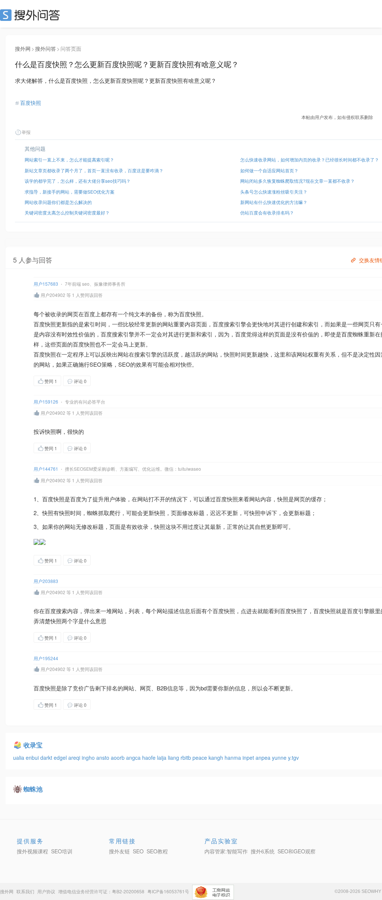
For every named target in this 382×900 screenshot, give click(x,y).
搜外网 (23, 48)
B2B (162, 688)
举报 (26, 132)
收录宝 (33, 744)
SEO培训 (61, 851)
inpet (249, 757)
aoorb (118, 757)
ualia (19, 757)
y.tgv (293, 757)
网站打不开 (151, 499)
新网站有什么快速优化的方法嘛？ (273, 202)
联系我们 (25, 891)
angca (134, 757)
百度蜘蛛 (352, 334)
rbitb (186, 757)
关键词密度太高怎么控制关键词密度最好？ (67, 212)
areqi (75, 757)
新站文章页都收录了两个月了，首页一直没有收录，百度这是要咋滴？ (94, 170)
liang (174, 757)
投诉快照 (45, 431)
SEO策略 (101, 364)
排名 (112, 688)
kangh (217, 757)
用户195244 (46, 658)
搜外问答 (45, 48)
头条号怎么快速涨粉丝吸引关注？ (273, 191)
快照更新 (56, 324)
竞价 (78, 688)
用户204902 (53, 295)
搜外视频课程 (32, 851)
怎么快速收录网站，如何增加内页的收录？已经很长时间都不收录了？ (309, 159)
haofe (149, 757)
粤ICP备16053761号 (168, 891)
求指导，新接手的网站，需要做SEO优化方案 (70, 191)
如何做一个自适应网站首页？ (269, 170)
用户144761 (46, 468)
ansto (103, 757)
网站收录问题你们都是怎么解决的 (58, 202)
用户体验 (115, 499)
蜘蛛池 (33, 788)
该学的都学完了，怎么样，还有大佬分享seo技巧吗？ (78, 181)
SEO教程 (157, 851)
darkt (47, 757)
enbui (33, 757)
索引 (89, 324)
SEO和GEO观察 (297, 851)
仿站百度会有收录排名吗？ (267, 212)
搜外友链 (119, 851)
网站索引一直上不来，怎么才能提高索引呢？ (69, 159)
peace (200, 757)
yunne (280, 757)
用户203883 (46, 581)
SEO (31, 15)
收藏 (105, 380)
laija (162, 757)
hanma (233, 757)
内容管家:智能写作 (226, 851)
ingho (89, 757)
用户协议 (46, 891)
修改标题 (193, 513)
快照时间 (235, 354)
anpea (264, 757)
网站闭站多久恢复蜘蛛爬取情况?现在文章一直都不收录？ (297, 181)
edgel (61, 757)
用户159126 (46, 401)
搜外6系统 (263, 851)
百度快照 (30, 102)
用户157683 (46, 283)
